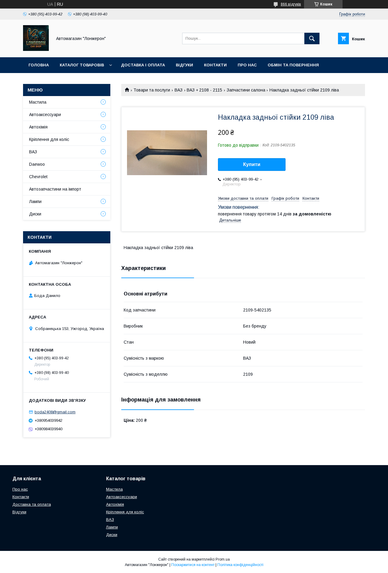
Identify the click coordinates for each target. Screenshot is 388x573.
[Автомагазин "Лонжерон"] (36, 49)
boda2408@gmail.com (55, 412)
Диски (35, 214)
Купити (251, 164)
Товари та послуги (151, 90)
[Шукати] (311, 38)
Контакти (215, 65)
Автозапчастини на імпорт (55, 189)
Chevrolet (38, 176)
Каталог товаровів (82, 65)
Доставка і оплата (143, 65)
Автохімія (38, 127)
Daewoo (37, 164)
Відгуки (184, 65)
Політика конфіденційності (240, 565)
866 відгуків (291, 4)
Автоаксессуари (45, 114)
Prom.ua (223, 559)
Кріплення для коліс (49, 139)
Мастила (37, 102)
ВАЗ (178, 90)
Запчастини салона (246, 90)
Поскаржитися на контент (193, 565)
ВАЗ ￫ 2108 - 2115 (204, 90)
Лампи (35, 201)
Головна (38, 65)
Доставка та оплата (31, 504)
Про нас (247, 65)
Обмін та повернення (293, 65)
